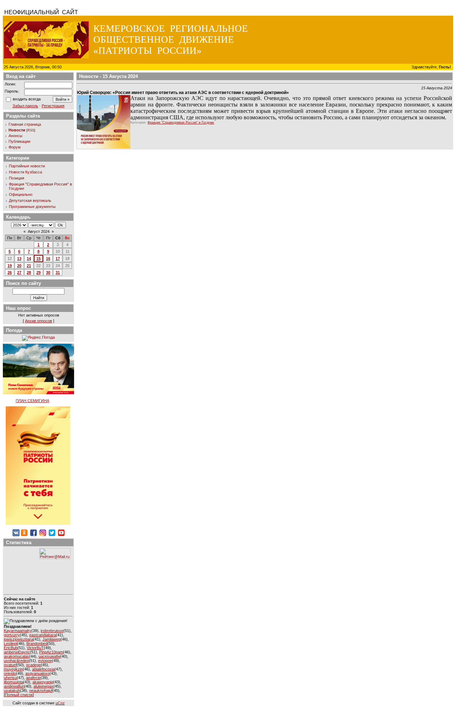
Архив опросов (38, 321)
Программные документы (32, 206)
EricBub (10, 648)
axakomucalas (16, 656)
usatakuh (12, 690)
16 (48, 258)
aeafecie (33, 678)
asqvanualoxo (37, 673)
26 (9, 272)
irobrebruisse (52, 631)
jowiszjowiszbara (18, 639)
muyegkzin (13, 669)
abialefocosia (43, 669)
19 (9, 266)
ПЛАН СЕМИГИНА (32, 400)
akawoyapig (42, 682)
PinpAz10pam (51, 652)
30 (48, 272)
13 (19, 258)
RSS (30, 130)
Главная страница (25, 124)
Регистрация (53, 106)
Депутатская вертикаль (30, 200)
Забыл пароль (25, 106)
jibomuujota (13, 682)
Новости (17, 130)
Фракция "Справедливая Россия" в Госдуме (180, 122)
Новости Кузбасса (25, 172)
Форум (15, 147)
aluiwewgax (43, 686)
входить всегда (27, 99)
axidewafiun (14, 686)
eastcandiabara (42, 635)
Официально (20, 194)
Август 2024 (39, 231)
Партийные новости (27, 166)
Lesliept (10, 643)
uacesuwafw (49, 656)
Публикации (19, 141)
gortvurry (12, 635)
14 (29, 258)
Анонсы (15, 136)
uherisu (10, 678)
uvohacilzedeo (16, 660)
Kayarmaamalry (17, 631)
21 (29, 266)
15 (38, 258)
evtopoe (45, 660)
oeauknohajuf (40, 690)
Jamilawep (51, 639)
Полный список (19, 695)
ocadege (33, 665)
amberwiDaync (17, 652)
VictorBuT (35, 648)
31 (58, 272)
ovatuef (10, 665)
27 (19, 272)
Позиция (16, 178)
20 (19, 266)
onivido (10, 673)
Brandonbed (36, 643)
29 (38, 272)
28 (29, 272)
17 (58, 258)
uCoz (60, 703)
